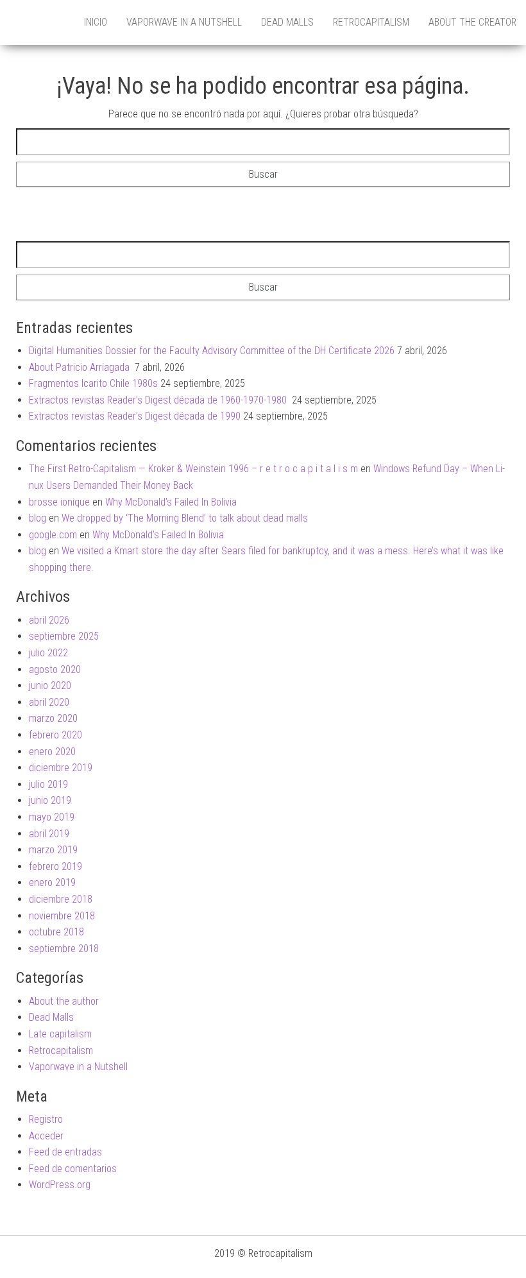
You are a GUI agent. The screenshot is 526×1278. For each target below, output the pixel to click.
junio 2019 (50, 800)
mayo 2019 (51, 817)
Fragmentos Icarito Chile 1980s (93, 383)
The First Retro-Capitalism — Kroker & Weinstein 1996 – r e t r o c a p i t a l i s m (193, 469)
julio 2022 (48, 653)
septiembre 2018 (64, 948)
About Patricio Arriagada (80, 367)
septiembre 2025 (64, 636)
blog (37, 518)
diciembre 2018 (60, 899)
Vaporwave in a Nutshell (184, 22)
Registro (46, 1119)
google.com (53, 535)
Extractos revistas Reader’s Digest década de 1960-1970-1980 (159, 400)
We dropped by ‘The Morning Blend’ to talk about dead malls (185, 518)
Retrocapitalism (371, 22)
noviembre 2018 (62, 916)
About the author (64, 1001)
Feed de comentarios (73, 1169)
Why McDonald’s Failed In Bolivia (171, 502)
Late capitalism (60, 1034)
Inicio (95, 22)
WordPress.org (59, 1185)
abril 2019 (49, 834)
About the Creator (472, 22)
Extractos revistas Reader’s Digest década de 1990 (135, 416)
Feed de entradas (65, 1152)
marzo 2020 (53, 718)
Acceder (46, 1136)
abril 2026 (49, 620)
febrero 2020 (55, 735)
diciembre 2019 (60, 768)
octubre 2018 (56, 932)
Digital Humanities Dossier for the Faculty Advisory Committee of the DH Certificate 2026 (211, 351)
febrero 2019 (55, 866)
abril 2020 (49, 702)
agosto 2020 (55, 669)
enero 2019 (52, 882)
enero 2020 (52, 752)
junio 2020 (50, 685)
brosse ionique (59, 502)
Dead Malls (287, 22)
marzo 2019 (53, 850)
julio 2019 (48, 784)
